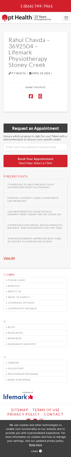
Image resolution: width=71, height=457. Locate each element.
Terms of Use (46, 410)
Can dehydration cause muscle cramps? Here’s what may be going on (34, 213)
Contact (54, 414)
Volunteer (15, 368)
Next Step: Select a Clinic (35, 161)
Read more (35, 444)
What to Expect (19, 297)
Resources (15, 332)
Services (14, 285)
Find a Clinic (16, 280)
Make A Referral (19, 379)
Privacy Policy (23, 414)
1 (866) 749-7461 (36, 6)
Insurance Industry (22, 344)
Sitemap (19, 410)
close (34, 451)
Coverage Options (21, 302)
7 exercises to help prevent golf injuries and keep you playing (30, 186)
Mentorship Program (23, 373)
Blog (11, 327)
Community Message (22, 308)
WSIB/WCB (14, 338)
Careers (13, 362)
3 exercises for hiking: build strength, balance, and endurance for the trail (35, 226)
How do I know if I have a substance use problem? (33, 199)
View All (9, 258)
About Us (14, 291)
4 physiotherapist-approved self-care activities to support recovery (34, 240)
